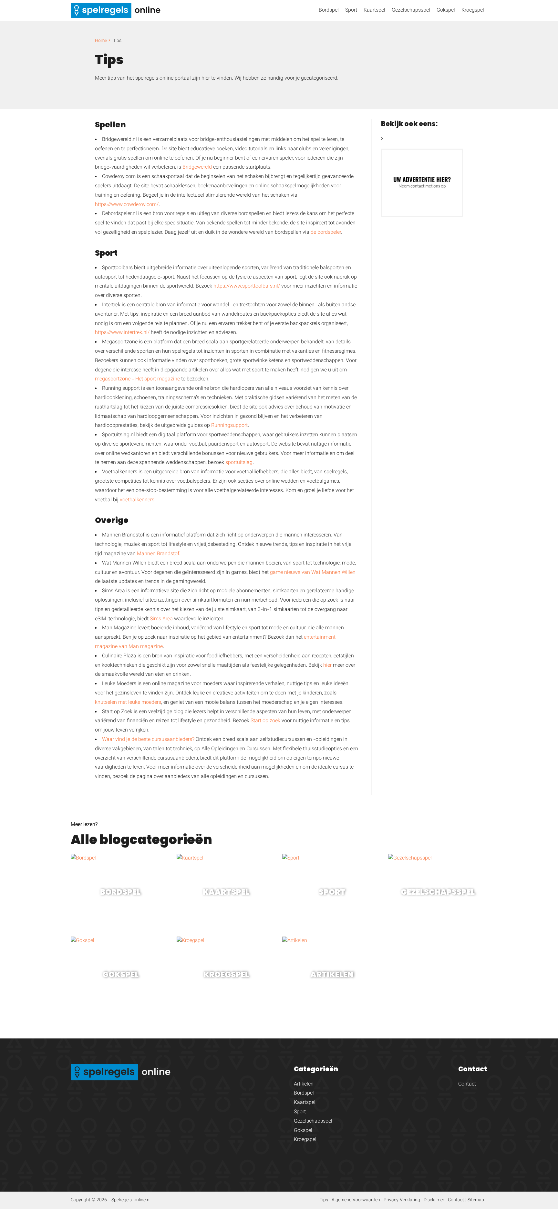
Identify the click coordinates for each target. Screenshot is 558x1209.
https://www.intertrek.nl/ (122, 333)
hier (327, 666)
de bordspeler (326, 233)
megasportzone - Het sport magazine (137, 379)
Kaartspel (374, 10)
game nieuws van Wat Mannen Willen (313, 573)
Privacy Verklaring (402, 1200)
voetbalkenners (137, 500)
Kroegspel (472, 10)
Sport (351, 10)
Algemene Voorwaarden (356, 1200)
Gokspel (446, 10)
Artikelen (304, 1084)
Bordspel (329, 10)
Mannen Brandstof (158, 554)
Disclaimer (434, 1200)
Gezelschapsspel (411, 10)
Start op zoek (265, 721)
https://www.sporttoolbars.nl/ (246, 286)
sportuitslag (239, 463)
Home (101, 40)
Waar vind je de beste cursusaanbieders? (148, 740)
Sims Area (161, 619)
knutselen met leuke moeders (128, 703)
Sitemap (476, 1200)
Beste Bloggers (401, 139)
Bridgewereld (197, 167)
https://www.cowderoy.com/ (127, 205)
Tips (324, 1200)
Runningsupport (229, 426)
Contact (467, 1084)
